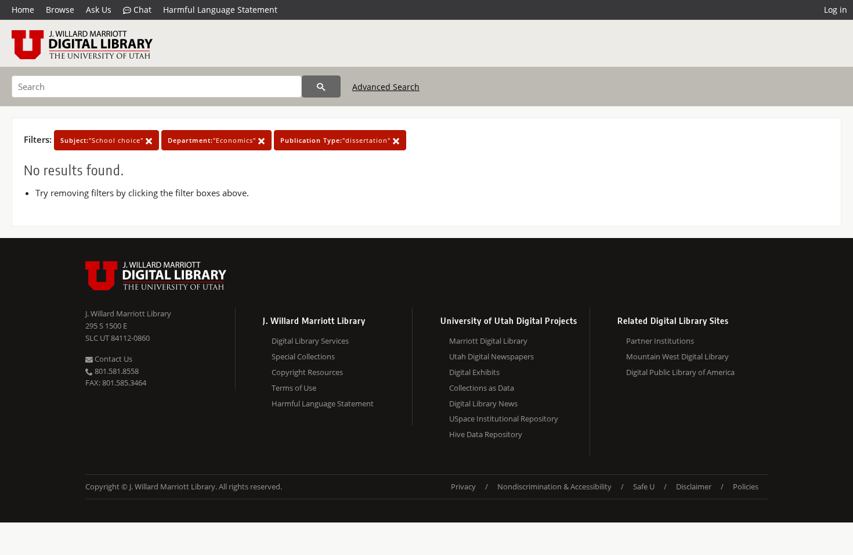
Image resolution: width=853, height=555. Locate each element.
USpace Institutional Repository (503, 418)
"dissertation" (336, 140)
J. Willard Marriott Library (128, 313)
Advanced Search (386, 86)
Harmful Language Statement (220, 9)
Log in (835, 9)
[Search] (321, 86)
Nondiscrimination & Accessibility (554, 486)
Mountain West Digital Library (677, 356)
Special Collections (303, 356)
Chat (141, 9)
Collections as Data (481, 388)
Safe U (644, 486)
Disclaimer (693, 486)
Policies (745, 486)
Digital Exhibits (474, 372)
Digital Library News (483, 403)
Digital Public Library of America (680, 372)
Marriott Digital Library (488, 341)
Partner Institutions (660, 341)
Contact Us (112, 359)
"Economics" (213, 140)
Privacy (463, 486)
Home (23, 9)
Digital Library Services (310, 341)
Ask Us (98, 9)
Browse (60, 9)
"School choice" (103, 140)
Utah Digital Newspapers (491, 356)
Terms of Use (294, 388)
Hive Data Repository (485, 434)
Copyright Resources (307, 372)
